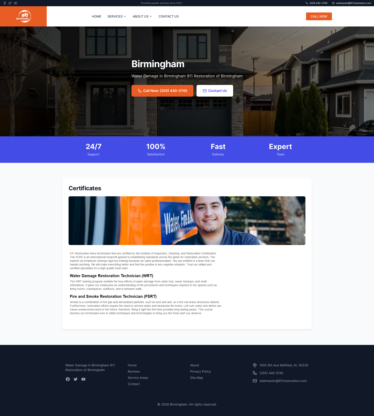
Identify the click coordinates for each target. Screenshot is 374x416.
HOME (96, 16)
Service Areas (138, 378)
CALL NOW (319, 16)
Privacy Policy (200, 371)
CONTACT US (169, 16)
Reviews (134, 371)
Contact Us (217, 91)
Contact (134, 384)
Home (132, 365)
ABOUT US (140, 16)
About (194, 365)
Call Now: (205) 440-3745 (165, 91)
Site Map (196, 378)
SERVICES (115, 16)
